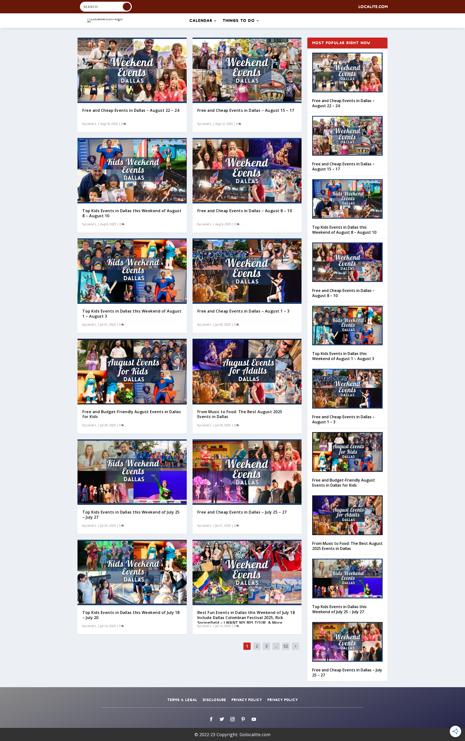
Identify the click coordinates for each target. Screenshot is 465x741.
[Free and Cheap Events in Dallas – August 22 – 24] (132, 70)
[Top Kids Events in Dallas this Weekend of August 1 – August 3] (132, 271)
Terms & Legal (182, 700)
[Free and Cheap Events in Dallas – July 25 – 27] (247, 472)
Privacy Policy (247, 700)
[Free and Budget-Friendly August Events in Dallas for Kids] (132, 371)
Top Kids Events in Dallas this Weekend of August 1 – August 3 (131, 313)
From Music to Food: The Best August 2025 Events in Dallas (239, 414)
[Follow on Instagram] (232, 719)
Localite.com (373, 7)
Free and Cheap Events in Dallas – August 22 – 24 (130, 110)
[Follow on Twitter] (221, 719)
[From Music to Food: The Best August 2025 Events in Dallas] (247, 371)
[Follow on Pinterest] (243, 719)
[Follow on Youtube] (253, 719)
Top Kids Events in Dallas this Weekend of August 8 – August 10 (131, 213)
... (276, 646)
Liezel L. (91, 124)
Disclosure (214, 700)
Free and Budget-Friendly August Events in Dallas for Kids (131, 414)
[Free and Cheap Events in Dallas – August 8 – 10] (247, 170)
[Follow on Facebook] (211, 719)
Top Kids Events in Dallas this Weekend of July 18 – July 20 (131, 615)
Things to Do (239, 21)
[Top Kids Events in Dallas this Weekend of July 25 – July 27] (132, 472)
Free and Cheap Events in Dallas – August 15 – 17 (245, 110)
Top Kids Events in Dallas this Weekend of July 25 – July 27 (131, 514)
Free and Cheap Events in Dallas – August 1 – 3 (243, 311)
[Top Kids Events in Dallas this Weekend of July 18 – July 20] (132, 572)
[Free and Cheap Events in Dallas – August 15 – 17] (247, 70)
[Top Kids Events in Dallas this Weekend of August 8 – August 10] (132, 170)
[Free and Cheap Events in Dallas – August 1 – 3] (247, 271)
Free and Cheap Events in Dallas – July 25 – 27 (242, 512)
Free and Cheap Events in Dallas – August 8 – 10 (244, 210)
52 (286, 646)
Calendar (200, 21)
